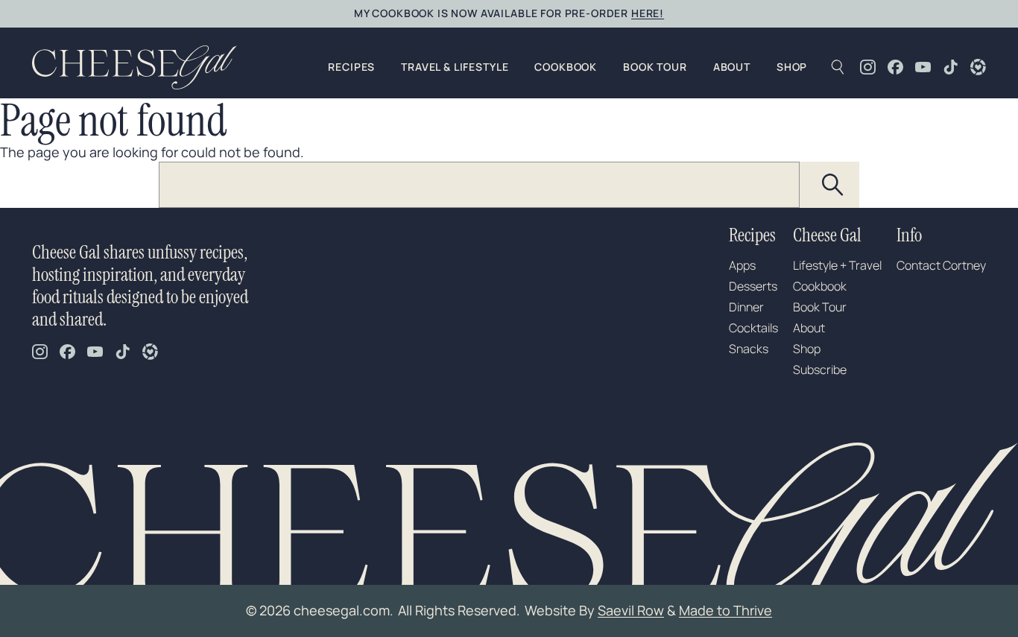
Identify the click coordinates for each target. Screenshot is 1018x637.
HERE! (647, 13)
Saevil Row (631, 610)
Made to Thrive (725, 610)
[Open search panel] (837, 67)
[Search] (833, 185)
